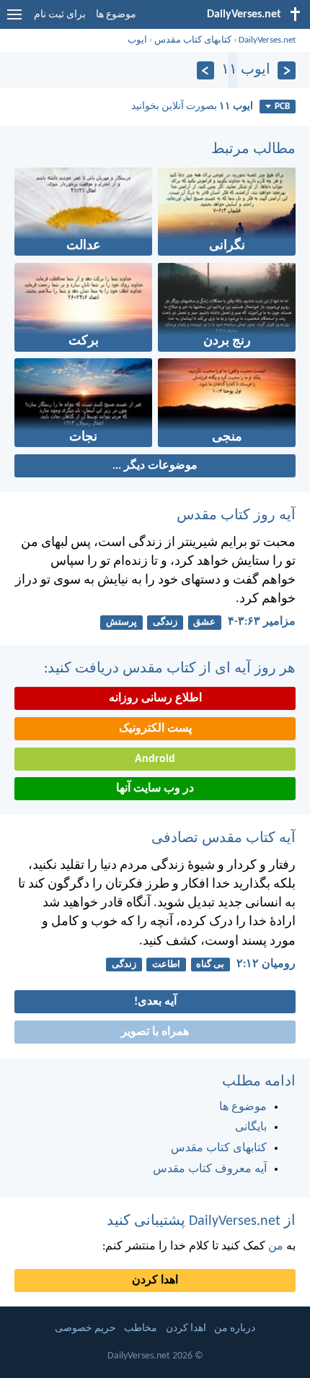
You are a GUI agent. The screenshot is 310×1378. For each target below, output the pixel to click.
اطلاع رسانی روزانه (155, 698)
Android (155, 759)
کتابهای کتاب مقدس (192, 40)
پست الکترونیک (155, 728)
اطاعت (166, 964)
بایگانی (251, 1127)
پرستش (121, 622)
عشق (204, 622)
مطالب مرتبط (253, 149)
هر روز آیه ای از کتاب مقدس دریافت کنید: (170, 669)
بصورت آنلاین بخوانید (192, 106)
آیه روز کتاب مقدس (236, 515)
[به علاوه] (206, 70)
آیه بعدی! (155, 1002)
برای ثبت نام (60, 14)
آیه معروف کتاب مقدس (210, 1169)
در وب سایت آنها (155, 788)
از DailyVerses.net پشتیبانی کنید (201, 1221)
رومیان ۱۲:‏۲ (266, 964)
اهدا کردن (155, 1280)
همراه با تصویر (155, 1032)
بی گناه (210, 964)
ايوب (137, 40)
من (275, 1246)
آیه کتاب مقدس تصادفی (223, 838)
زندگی (165, 622)
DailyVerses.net (267, 40)
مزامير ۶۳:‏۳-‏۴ (262, 622)
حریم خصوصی (85, 1328)
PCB (282, 106)
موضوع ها (116, 14)
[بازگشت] (287, 70)
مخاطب (140, 1328)
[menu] (14, 20)
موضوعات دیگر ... (155, 466)
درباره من (234, 1328)
